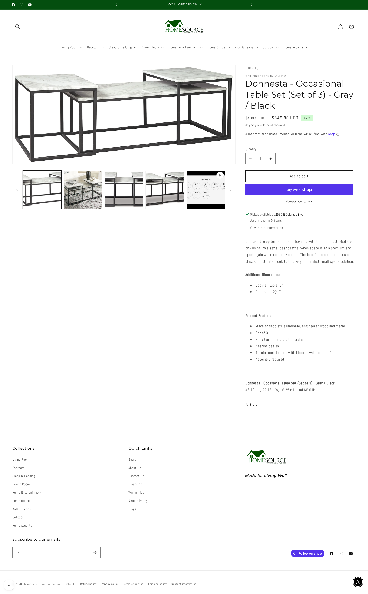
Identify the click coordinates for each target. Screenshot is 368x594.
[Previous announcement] (116, 4)
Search (133, 459)
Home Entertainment (27, 492)
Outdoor (18, 517)
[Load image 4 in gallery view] (164, 190)
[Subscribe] (94, 552)
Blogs (132, 509)
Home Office (21, 501)
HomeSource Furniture (37, 584)
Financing (135, 484)
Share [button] (253, 404)
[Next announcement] (251, 4)
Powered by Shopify (64, 584)
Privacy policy (109, 584)
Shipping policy (157, 584)
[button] (17, 26)
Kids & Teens (21, 509)
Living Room (20, 459)
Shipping (250, 125)
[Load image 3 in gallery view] (124, 190)
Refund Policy (138, 501)
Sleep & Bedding (23, 476)
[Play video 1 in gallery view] (206, 190)
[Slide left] (17, 189)
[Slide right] (231, 189)
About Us (134, 468)
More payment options (299, 201)
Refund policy (88, 584)
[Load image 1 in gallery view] (42, 190)
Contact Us (136, 476)
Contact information (183, 584)
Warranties (136, 492)
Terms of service (133, 584)
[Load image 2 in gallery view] (83, 190)
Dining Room (21, 484)
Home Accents (22, 525)
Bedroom (18, 468)
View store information (266, 228)
